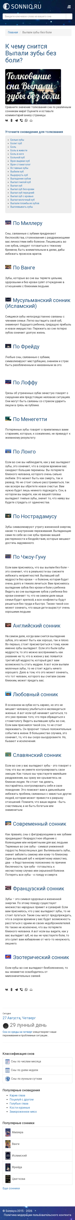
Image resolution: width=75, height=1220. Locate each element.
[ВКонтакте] (7, 120)
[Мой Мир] (31, 120)
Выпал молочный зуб (22, 199)
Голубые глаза (19, 1103)
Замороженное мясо (23, 1111)
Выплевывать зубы (21, 206)
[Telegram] (16, 120)
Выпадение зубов (20, 178)
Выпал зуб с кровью (21, 196)
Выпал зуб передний (22, 192)
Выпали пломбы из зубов (24, 203)
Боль (13, 146)
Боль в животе (18, 150)
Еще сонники (11, 1188)
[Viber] (21, 120)
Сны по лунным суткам (26, 1078)
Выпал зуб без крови (22, 189)
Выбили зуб (17, 171)
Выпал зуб (16, 185)
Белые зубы (17, 139)
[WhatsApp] (26, 120)
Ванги (15, 1144)
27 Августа (11, 1018)
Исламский (19, 1155)
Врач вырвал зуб (20, 161)
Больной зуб (17, 157)
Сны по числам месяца (26, 1061)
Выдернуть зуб (19, 175)
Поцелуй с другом (21, 1099)
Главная (13, 32)
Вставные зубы (19, 168)
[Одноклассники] (11, 120)
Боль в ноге (17, 153)
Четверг (29, 1018)
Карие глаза (17, 1095)
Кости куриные (20, 1107)
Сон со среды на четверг (17, 1031)
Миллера (17, 1132)
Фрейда (17, 1167)
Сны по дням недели (24, 1070)
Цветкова (18, 1179)
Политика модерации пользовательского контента (37, 1215)
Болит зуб (16, 143)
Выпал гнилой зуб (20, 182)
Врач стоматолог (20, 164)
